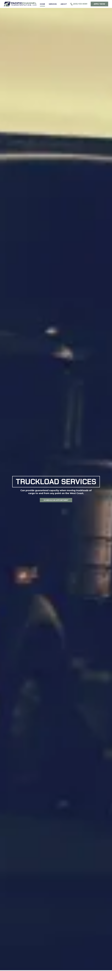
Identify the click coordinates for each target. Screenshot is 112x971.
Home (42, 4)
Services (53, 4)
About (64, 4)
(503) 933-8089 (80, 4)
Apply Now (99, 4)
